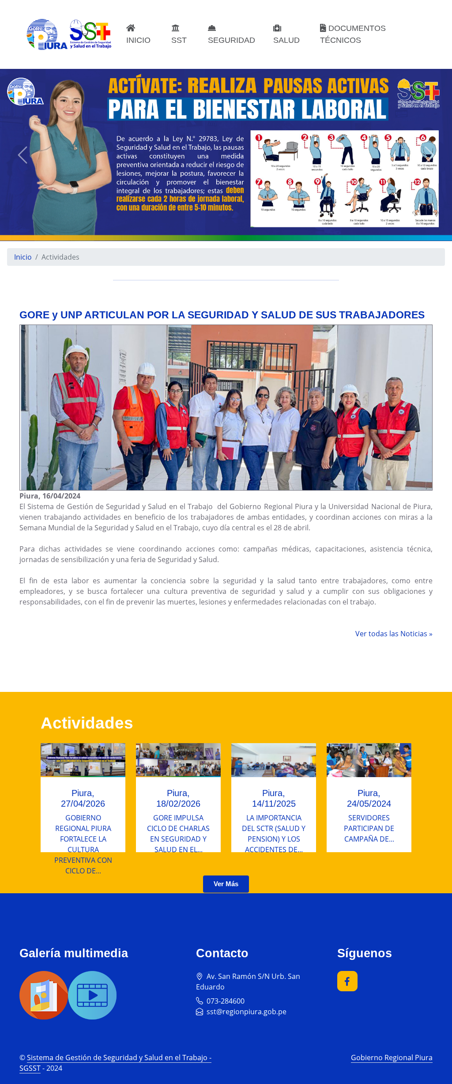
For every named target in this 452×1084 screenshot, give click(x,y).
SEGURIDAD (231, 40)
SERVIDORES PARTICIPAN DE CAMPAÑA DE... (369, 828)
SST (179, 40)
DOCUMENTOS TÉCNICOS (353, 34)
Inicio (23, 257)
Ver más (226, 884)
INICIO (138, 40)
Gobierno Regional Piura (392, 1057)
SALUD (286, 40)
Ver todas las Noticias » (394, 633)
